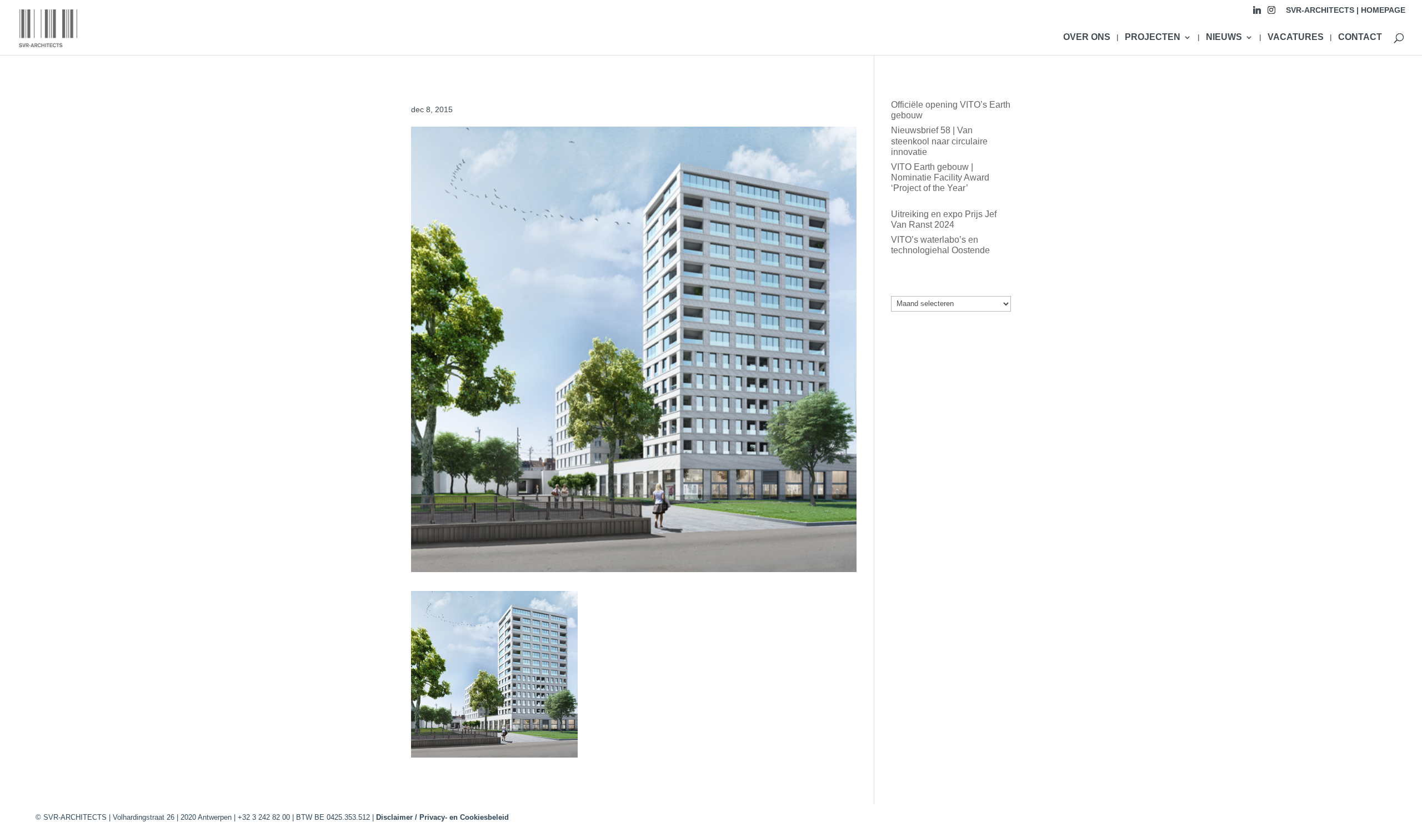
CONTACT (1360, 37)
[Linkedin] (1257, 13)
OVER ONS (1086, 37)
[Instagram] (1271, 13)
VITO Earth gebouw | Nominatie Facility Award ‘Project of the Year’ (940, 177)
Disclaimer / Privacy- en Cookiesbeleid (442, 817)
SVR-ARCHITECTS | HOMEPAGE (1345, 10)
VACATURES (1296, 37)
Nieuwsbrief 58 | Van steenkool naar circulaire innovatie (939, 141)
